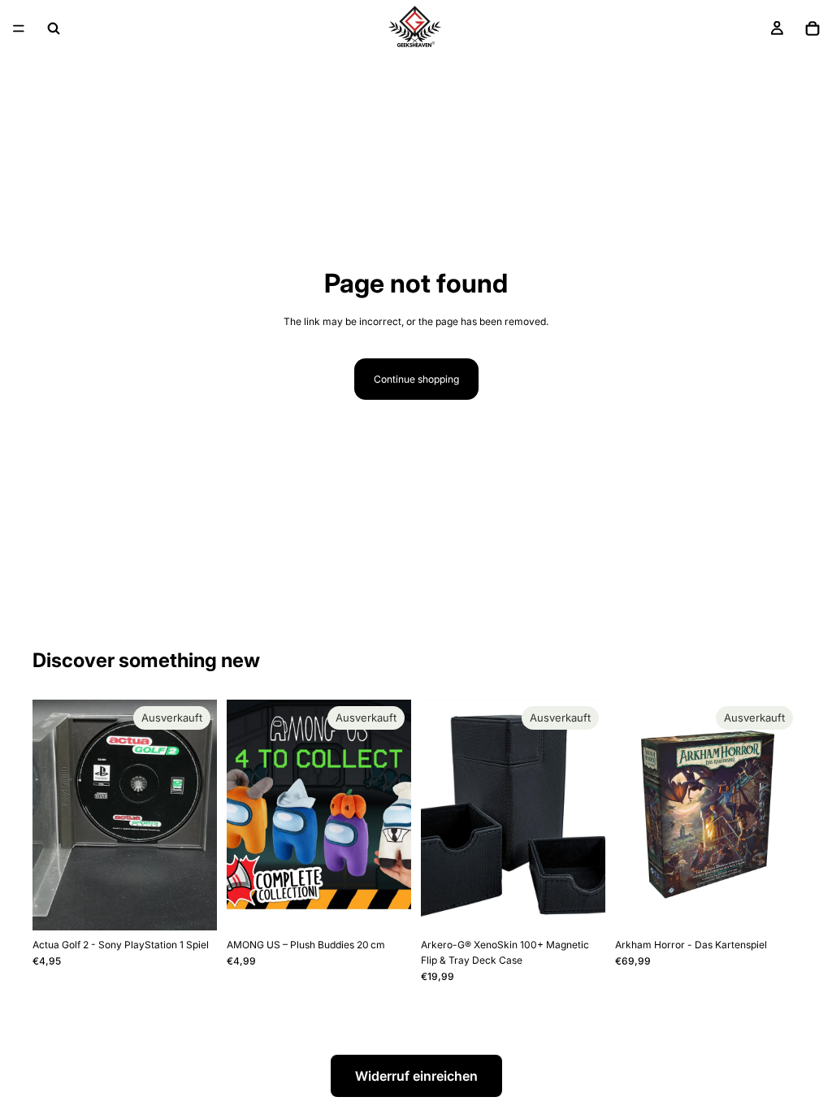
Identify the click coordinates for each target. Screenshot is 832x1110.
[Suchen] (54, 28)
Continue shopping (416, 379)
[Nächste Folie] (393, 815)
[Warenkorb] (812, 28)
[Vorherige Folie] (244, 815)
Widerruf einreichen (416, 1076)
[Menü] (18, 28)
